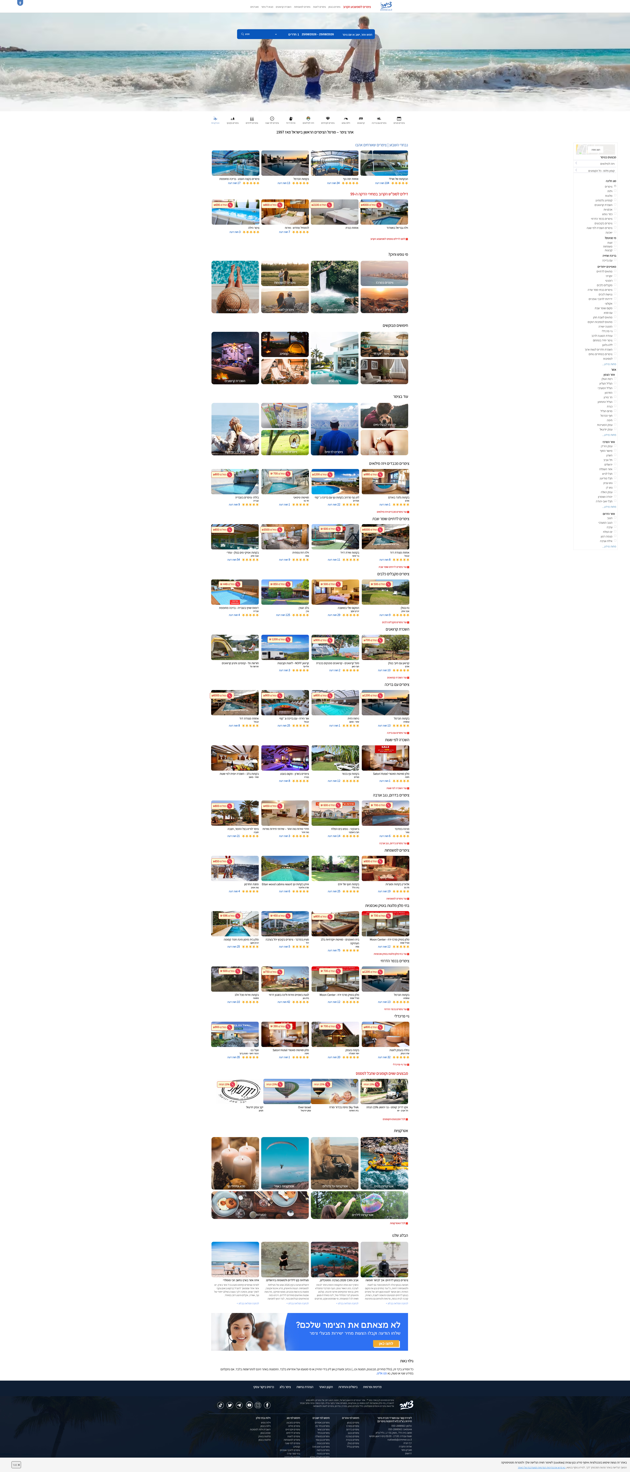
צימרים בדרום (352, 1429)
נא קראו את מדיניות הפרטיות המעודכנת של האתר (541, 1467)
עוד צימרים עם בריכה (397, 733)
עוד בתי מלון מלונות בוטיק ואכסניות (390, 954)
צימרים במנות (323, 1453)
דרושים (408, 1453)
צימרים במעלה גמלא (320, 1457)
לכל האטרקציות (397, 1223)
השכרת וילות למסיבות (260, 1429)
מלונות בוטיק (264, 1436)
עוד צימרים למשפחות (396, 898)
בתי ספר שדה (293, 1453)
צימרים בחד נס (322, 1426)
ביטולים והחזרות (347, 1387)
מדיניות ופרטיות (372, 1387)
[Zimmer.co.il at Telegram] (239, 1403)
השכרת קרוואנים (283, 7)
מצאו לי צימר (267, 7)
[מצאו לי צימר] (309, 1331)
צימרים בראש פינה (321, 1446)
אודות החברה (405, 1446)
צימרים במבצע (293, 1422)
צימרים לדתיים (293, 1433)
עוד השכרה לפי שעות (397, 788)
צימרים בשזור (323, 1429)
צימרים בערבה (352, 1436)
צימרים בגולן (353, 1443)
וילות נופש (266, 1422)
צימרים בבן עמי (323, 1439)
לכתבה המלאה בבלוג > (248, 1303)
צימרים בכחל (323, 1433)
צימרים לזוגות (319, 7)
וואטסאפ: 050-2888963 (400, 1429)
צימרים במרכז (352, 1426)
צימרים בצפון (334, 7)
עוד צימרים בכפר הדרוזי (395, 1009)
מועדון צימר (406, 1450)
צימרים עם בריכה (292, 1457)
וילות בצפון (266, 1426)
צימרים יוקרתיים (292, 1429)
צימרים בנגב (353, 1433)
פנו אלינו (382, 1373)
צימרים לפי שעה (292, 1443)
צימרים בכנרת (352, 1439)
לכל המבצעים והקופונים (394, 1119)
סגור (16, 1464)
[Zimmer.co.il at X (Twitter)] (230, 1403)
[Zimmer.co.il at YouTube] (248, 1402)
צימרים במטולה (322, 1436)
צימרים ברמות (323, 1450)
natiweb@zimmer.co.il (400, 1439)
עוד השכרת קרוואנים (397, 677)
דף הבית (407, 1443)
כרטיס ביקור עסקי (263, 1387)
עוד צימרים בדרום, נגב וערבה (393, 843)
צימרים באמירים (322, 1422)
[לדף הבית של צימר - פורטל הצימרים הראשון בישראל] (406, 1405)
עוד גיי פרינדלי (400, 1064)
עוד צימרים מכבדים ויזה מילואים (392, 511)
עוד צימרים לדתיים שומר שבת (393, 567)
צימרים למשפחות (302, 7)
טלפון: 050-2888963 (401, 1426)
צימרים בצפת (323, 1443)
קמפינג (296, 1446)
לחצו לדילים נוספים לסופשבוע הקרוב (387, 239)
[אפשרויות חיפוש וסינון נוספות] (118, 50)
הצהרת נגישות (304, 1387)
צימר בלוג (285, 1387)
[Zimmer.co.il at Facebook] (267, 1403)
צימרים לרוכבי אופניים (290, 1450)
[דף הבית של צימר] (315, 62)
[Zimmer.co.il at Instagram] (258, 1403)
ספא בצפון (266, 1433)
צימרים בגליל (353, 1446)
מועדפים (254, 7)
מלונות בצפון (265, 1439)
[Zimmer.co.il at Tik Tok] (220, 1403)
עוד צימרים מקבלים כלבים (394, 622)
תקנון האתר (326, 1387)
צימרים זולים (294, 1426)
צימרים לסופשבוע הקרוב (357, 7)
